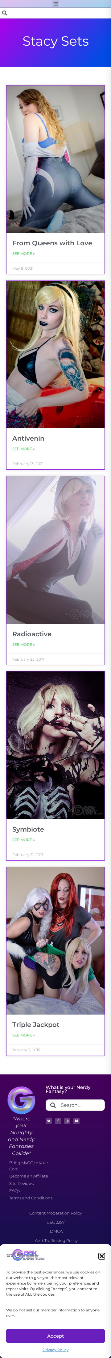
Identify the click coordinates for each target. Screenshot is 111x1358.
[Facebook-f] (58, 1121)
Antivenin (28, 438)
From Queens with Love (52, 243)
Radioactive (31, 634)
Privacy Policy (56, 1350)
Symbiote (28, 829)
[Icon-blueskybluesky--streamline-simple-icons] (76, 1121)
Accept (55, 1336)
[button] (102, 1256)
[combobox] (55, 13)
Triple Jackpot (36, 1024)
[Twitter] (49, 1121)
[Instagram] (67, 1121)
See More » (23, 253)
